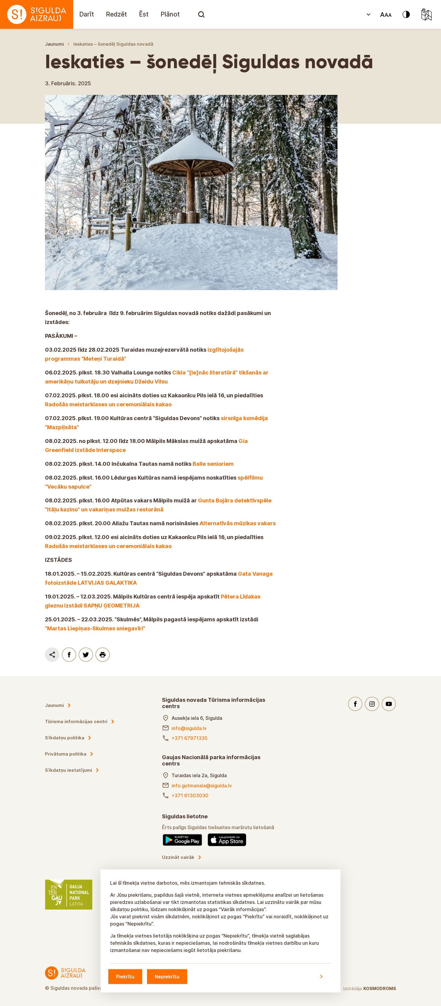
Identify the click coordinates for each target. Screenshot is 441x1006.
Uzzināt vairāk (178, 857)
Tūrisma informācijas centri (76, 721)
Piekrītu (125, 976)
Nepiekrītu (167, 976)
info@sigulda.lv (189, 728)
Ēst (143, 14)
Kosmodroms (379, 988)
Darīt (86, 14)
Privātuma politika (65, 754)
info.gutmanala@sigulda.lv (202, 786)
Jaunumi (54, 44)
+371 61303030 (190, 795)
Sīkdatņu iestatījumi (68, 770)
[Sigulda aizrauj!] (36, 14)
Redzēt (116, 14)
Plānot (170, 14)
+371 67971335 (190, 738)
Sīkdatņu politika (64, 738)
